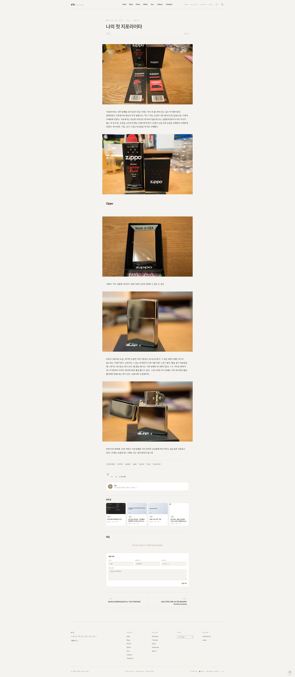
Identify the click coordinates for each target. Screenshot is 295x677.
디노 (128, 20)
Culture (159, 4)
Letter (204, 640)
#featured (111, 464)
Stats (211, 4)
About (186, 4)
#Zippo (120, 464)
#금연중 (127, 464)
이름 (110, 560)
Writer (145, 4)
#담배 (134, 464)
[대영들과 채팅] (290, 672)
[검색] (216, 4)
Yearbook (155, 647)
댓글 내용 (111, 568)
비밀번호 (138, 560)
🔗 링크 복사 (122, 476)
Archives (194, 4)
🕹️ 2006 (202, 671)
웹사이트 (163, 560)
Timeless (169, 4)
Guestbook (206, 636)
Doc (152, 4)
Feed (124, 4)
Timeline (203, 4)
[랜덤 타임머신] (222, 4)
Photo (138, 4)
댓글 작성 (184, 583)
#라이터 (141, 464)
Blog (131, 4)
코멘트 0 (186, 33)
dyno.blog (80, 5)
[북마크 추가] (108, 474)
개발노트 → (74, 640)
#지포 (148, 464)
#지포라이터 (157, 464)
